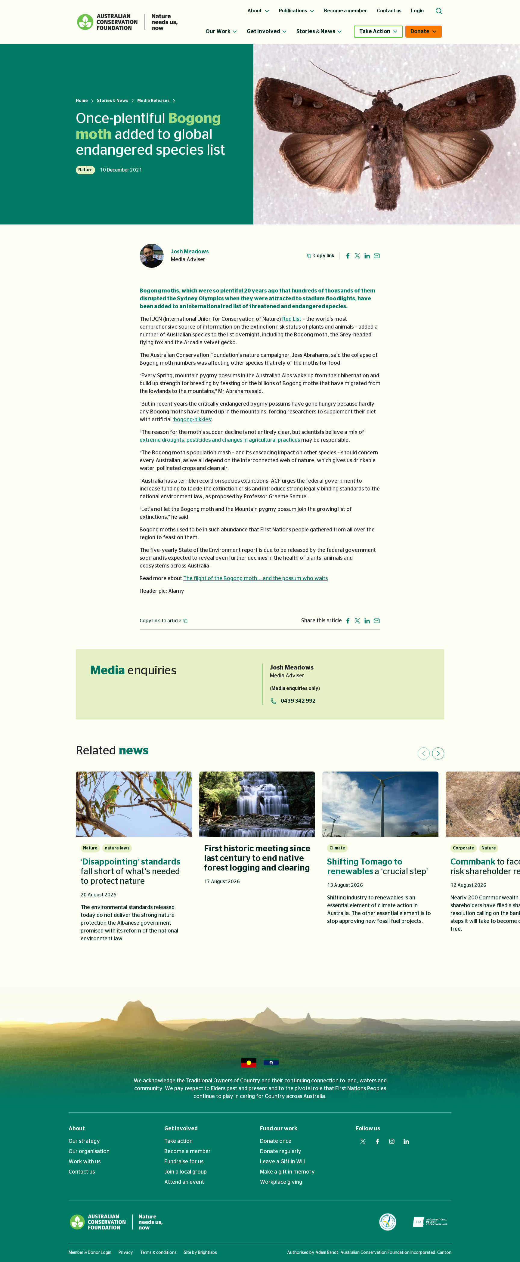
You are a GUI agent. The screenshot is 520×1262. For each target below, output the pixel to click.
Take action (178, 1141)
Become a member (187, 1151)
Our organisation (89, 1151)
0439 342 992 (298, 701)
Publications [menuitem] (293, 10)
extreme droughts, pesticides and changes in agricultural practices (220, 440)
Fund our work (278, 1128)
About (77, 1128)
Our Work (218, 31)
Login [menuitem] (417, 10)
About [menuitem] (255, 10)
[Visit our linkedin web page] (406, 1141)
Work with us (85, 1162)
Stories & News (315, 31)
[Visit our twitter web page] (363, 1141)
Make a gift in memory (287, 1172)
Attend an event (184, 1182)
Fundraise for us (183, 1162)
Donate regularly (280, 1151)
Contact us (82, 1172)
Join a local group (185, 1172)
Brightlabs (207, 1253)
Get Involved (263, 31)
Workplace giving (281, 1182)
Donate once (275, 1141)
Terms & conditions (158, 1253)
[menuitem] (226, 31)
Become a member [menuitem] (345, 10)
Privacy (126, 1253)
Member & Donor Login (90, 1253)
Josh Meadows (190, 252)
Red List (291, 319)
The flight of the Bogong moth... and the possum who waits (255, 578)
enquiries (133, 671)
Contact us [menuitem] (389, 10)
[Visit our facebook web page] (377, 1141)
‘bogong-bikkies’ (192, 419)
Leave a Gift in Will (282, 1162)
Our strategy (84, 1141)
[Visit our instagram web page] (392, 1141)
